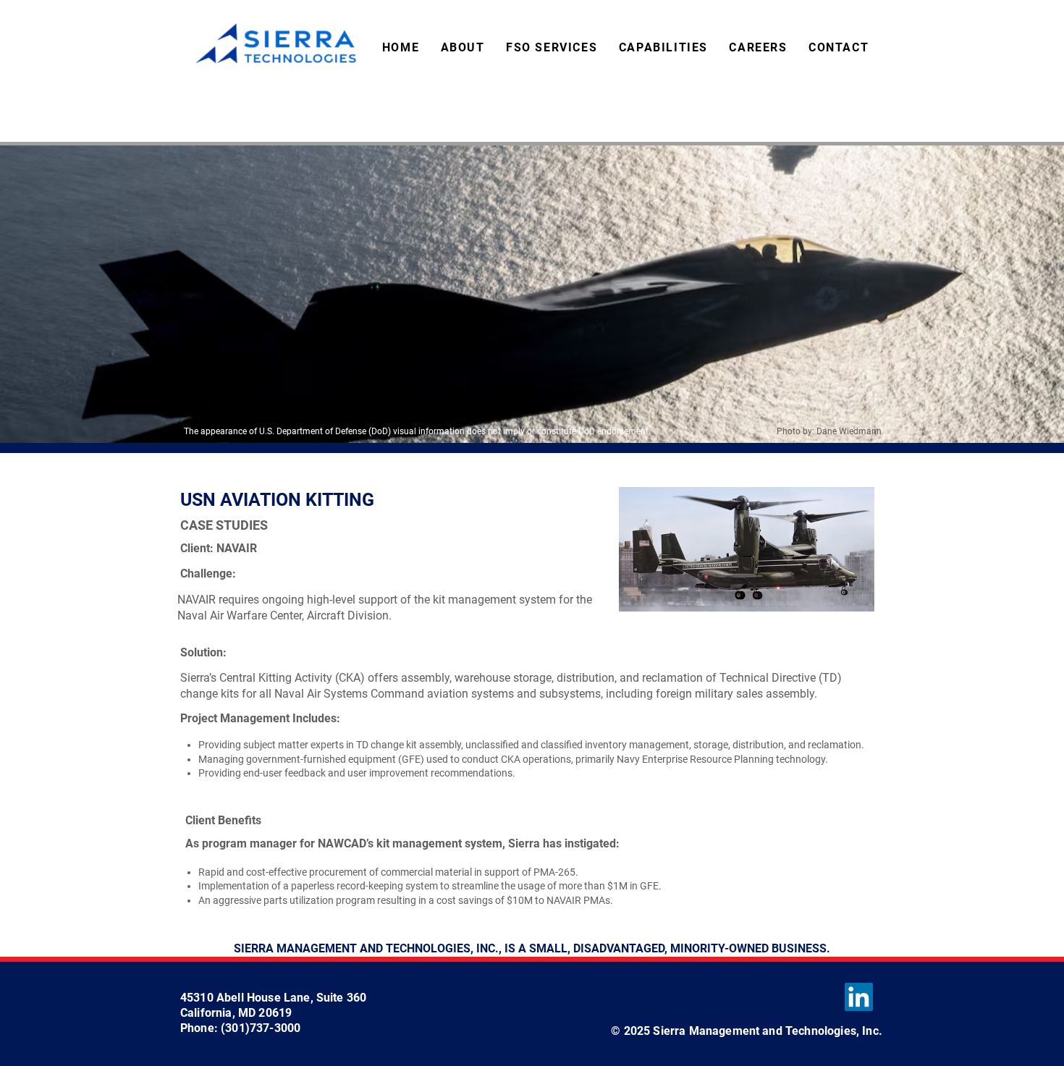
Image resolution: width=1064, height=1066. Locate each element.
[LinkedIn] (859, 997)
